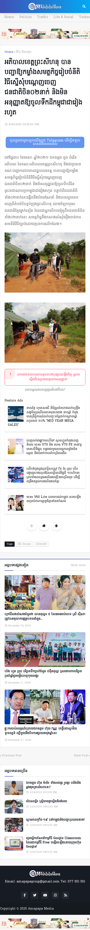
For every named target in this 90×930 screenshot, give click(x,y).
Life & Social (64, 17)
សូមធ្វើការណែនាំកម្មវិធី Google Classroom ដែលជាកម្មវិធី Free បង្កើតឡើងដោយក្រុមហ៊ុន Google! (53, 842)
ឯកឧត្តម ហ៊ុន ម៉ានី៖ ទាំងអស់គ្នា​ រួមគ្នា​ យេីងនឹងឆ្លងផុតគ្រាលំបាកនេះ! (53, 785)
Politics (25, 17)
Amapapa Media (41, 909)
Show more (78, 565)
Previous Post (12, 756)
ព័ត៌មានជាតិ (41, 544)
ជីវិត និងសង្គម (23, 52)
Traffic (42, 17)
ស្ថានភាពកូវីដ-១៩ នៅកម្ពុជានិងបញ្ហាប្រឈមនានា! (55, 820)
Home (9, 17)
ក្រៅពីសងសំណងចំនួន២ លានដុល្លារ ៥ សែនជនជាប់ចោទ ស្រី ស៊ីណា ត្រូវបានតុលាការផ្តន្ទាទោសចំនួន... (45, 616)
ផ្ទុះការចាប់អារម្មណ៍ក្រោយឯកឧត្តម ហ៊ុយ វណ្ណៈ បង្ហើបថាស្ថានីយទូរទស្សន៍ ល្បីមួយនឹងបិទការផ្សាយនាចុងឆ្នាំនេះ (41, 731)
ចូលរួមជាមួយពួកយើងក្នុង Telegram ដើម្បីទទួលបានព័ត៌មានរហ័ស (45, 142)
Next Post (81, 756)
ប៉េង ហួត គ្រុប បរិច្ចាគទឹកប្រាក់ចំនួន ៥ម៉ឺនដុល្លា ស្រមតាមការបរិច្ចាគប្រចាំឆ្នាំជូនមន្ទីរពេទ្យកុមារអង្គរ (43, 673)
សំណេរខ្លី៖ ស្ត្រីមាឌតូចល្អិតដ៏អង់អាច (46, 801)
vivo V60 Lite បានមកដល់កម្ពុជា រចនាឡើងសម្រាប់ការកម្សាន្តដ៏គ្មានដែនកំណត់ (53, 499)
